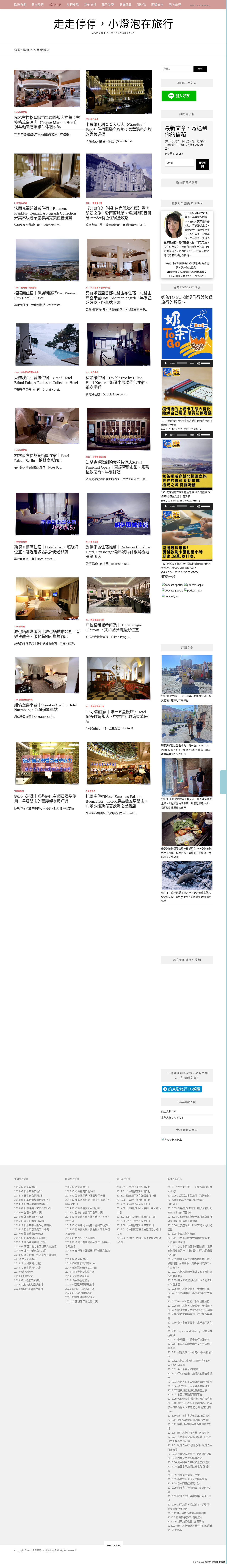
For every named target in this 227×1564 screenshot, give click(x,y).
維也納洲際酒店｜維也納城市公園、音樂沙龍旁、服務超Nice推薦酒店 (47, 634)
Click (223, 782)
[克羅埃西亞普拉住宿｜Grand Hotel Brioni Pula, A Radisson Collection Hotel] (47, 344)
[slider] (206, 363)
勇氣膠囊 (125, 5)
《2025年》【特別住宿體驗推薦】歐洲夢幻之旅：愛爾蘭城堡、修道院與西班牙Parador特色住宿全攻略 (118, 213)
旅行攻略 (73, 5)
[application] (187, 363)
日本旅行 (38, 5)
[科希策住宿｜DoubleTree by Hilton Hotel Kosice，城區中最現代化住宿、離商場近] (119, 344)
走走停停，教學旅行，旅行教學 (187, 276)
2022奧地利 (19, 626)
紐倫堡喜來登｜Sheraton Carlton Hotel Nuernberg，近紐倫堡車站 (45, 707)
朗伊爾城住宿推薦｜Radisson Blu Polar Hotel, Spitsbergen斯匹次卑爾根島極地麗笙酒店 (118, 552)
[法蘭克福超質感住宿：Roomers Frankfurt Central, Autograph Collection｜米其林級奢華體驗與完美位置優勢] (47, 175)
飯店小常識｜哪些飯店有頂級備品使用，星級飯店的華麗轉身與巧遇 (45, 799)
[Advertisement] (83, 261)
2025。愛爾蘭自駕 (94, 203)
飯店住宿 (55, 5)
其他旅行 (90, 5)
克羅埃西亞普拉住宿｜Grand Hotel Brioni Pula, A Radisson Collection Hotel (46, 380)
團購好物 (157, 5)
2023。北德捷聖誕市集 (96, 457)
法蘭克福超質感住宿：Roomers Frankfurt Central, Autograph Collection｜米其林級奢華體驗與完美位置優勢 (47, 213)
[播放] (166, 363)
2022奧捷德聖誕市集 (23, 700)
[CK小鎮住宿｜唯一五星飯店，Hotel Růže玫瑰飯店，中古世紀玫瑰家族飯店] (119, 678)
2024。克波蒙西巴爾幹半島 (98, 288)
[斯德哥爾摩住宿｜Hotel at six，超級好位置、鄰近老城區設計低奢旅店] (47, 513)
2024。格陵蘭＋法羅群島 (25, 288)
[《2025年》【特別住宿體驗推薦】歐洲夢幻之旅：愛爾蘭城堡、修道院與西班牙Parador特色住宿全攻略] (119, 175)
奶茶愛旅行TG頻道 (184, 1089)
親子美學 (108, 5)
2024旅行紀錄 (20, 112)
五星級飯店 (19, 791)
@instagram (114, 1545)
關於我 (141, 5)
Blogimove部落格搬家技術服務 (209, 1561)
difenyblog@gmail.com (182, 272)
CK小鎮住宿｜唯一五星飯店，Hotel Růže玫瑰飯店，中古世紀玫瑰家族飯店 (117, 717)
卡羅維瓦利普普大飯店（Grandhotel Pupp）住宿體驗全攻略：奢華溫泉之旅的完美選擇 (118, 129)
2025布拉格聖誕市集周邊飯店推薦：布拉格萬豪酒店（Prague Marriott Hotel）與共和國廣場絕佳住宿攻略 (47, 122)
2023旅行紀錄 (92, 372)
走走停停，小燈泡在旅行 (114, 24)
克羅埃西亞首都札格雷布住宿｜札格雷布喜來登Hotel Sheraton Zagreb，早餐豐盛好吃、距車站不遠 (118, 298)
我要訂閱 (202, 164)
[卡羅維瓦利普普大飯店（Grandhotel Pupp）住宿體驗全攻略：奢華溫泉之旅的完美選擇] (119, 91)
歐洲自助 (20, 5)
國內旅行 (175, 5)
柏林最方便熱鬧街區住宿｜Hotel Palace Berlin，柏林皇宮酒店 (41, 458)
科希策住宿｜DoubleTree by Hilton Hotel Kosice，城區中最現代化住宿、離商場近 (117, 383)
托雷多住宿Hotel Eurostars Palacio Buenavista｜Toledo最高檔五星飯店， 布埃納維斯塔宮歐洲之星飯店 (117, 801)
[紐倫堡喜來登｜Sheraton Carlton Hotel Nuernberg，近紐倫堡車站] (47, 675)
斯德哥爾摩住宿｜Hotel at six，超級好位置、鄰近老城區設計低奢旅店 (46, 549)
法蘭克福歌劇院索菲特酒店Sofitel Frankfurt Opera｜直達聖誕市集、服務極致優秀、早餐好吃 (117, 467)
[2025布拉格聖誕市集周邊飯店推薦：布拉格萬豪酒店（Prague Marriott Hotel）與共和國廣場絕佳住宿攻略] (47, 88)
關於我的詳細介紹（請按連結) (184, 263)
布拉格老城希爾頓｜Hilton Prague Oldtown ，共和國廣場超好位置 (114, 627)
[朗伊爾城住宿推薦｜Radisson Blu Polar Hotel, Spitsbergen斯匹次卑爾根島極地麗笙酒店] (119, 513)
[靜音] (198, 363)
